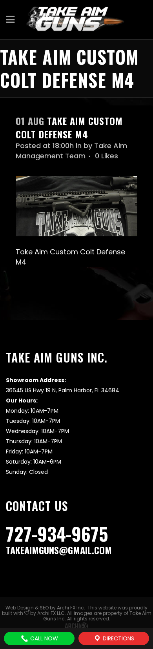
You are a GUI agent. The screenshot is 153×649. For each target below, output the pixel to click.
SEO (44, 607)
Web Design (19, 607)
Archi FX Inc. (71, 607)
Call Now (43, 638)
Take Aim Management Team (71, 151)
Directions (117, 638)
